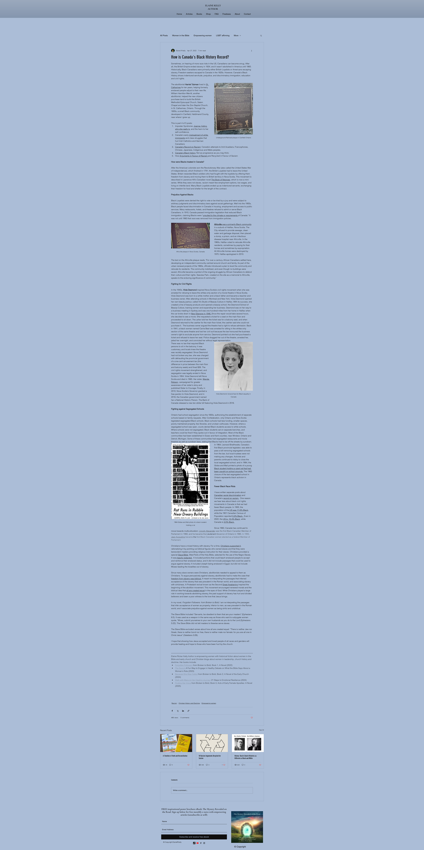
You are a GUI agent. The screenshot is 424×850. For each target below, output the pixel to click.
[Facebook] (201, 843)
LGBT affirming (222, 35)
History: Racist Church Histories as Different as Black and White (245, 757)
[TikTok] (194, 843)
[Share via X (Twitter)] (178, 711)
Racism (174, 703)
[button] (261, 35)
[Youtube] (197, 843)
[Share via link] (188, 711)
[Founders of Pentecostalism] (248, 743)
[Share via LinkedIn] (183, 711)
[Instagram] (204, 843)
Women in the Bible (180, 35)
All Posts (164, 35)
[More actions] (251, 50)
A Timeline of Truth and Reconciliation (175, 756)
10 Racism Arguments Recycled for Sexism (210, 757)
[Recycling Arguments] (212, 743)
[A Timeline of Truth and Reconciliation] (176, 743)
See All (261, 730)
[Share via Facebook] (172, 711)
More (236, 35)
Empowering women (203, 35)
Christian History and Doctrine (189, 703)
